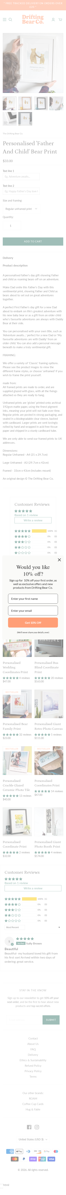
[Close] (59, 559)
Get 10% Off (33, 622)
